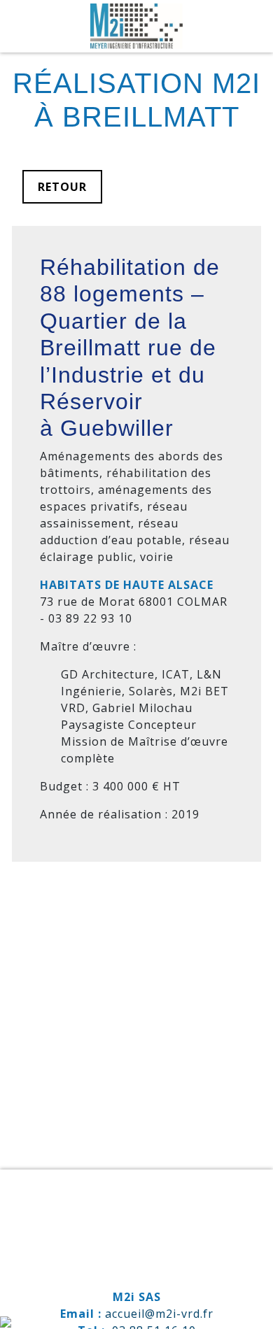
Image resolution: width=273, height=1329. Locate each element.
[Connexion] (5, 1320)
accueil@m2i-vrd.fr (159, 1313)
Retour (62, 186)
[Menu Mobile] (248, 24)
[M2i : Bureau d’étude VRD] (136, 26)
